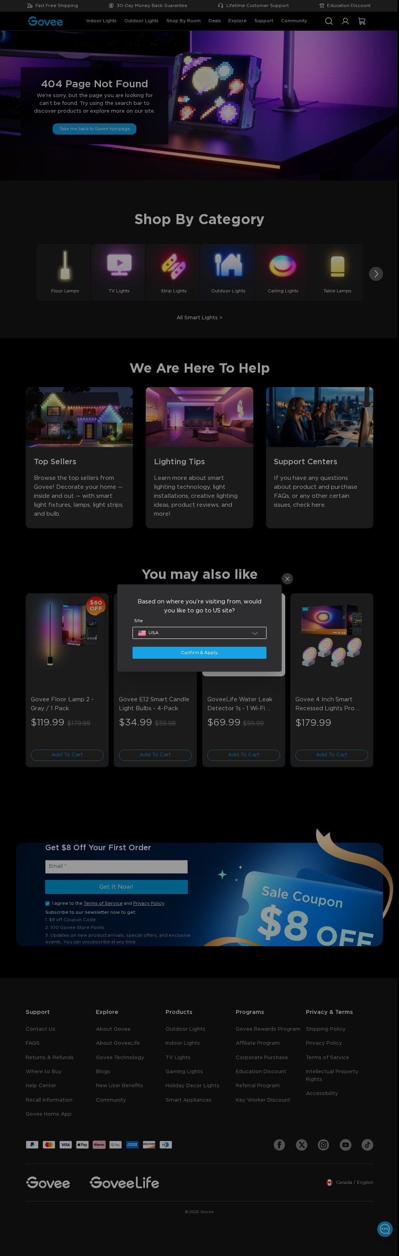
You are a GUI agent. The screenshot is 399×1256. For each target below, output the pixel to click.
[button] (197, 633)
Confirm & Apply (197, 653)
